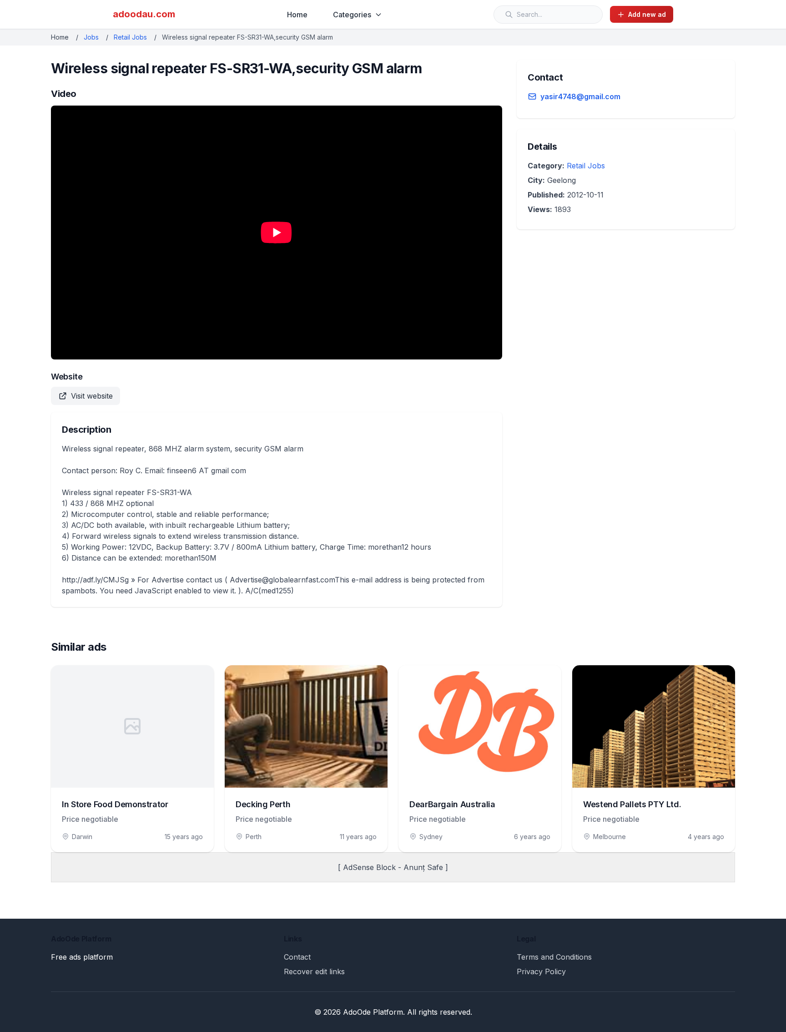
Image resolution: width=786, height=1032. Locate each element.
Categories (352, 14)
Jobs (91, 37)
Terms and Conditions (554, 956)
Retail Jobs (130, 37)
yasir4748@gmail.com (580, 96)
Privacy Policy (541, 971)
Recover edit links (314, 971)
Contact (297, 956)
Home (297, 14)
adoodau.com (144, 14)
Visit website (92, 395)
